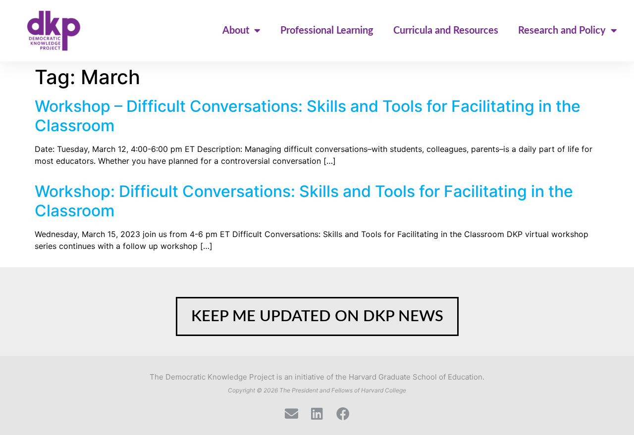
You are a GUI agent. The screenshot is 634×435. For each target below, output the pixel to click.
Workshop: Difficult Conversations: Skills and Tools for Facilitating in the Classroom (304, 201)
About (235, 31)
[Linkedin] (317, 413)
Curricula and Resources (445, 31)
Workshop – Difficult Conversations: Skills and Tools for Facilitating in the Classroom (308, 116)
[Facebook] (343, 413)
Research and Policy (562, 31)
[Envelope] (291, 413)
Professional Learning (326, 31)
